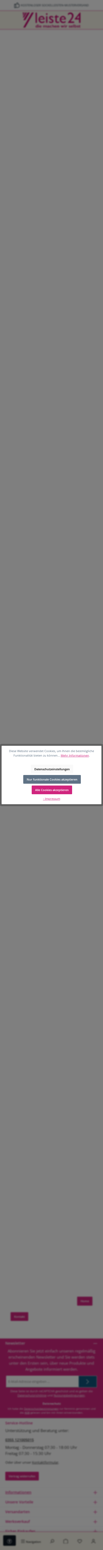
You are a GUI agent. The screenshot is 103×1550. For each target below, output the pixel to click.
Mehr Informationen (75, 755)
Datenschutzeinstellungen (52, 769)
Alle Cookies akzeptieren (52, 790)
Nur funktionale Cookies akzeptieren (52, 779)
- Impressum (51, 799)
